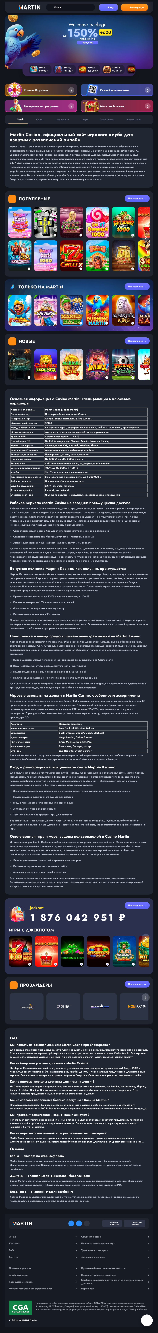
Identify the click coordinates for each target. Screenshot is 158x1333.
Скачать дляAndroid (137, 1223)
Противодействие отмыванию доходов (115, 1268)
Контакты (43, 1243)
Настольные (134, 119)
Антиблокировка (43, 1275)
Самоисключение (115, 1236)
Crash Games (107, 119)
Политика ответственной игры (115, 1243)
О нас (43, 1236)
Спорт (84, 119)
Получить (87, 42)
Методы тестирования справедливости (43, 1288)
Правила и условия (43, 1268)
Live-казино (62, 119)
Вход (111, 7)
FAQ (43, 1250)
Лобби (20, 119)
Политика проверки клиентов (115, 1275)
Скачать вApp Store (114, 1223)
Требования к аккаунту (115, 1250)
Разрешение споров (43, 1282)
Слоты (40, 119)
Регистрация (137, 7)
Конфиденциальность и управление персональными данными (115, 1281)
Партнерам (115, 1288)
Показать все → (137, 198)
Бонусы (43, 1257)
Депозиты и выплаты (115, 1257)
